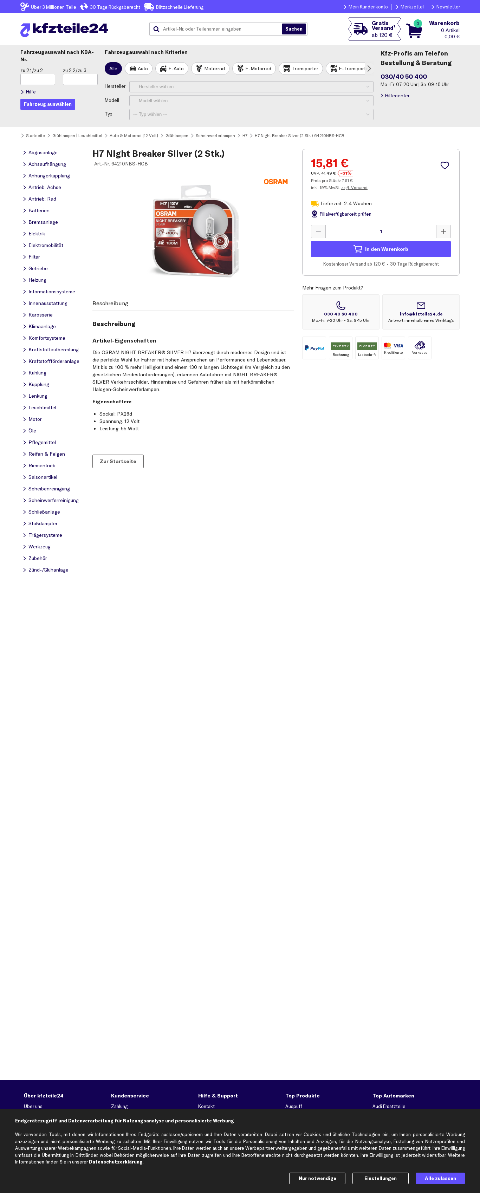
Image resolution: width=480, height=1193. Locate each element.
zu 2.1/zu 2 (31, 70)
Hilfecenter (397, 95)
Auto (143, 68)
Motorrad (214, 68)
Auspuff (293, 1106)
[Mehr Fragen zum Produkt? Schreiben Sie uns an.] (421, 312)
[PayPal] (314, 348)
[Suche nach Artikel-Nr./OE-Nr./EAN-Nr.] (294, 29)
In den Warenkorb (386, 249)
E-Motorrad (258, 68)
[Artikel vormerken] (446, 165)
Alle (113, 68)
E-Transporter (354, 68)
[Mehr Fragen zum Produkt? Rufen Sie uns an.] (341, 312)
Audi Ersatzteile (389, 1106)
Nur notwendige (317, 1178)
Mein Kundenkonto (368, 6)
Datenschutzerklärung (116, 1162)
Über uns (33, 1106)
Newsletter (448, 6)
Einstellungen (380, 1178)
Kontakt (206, 1106)
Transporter (305, 68)
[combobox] (218, 29)
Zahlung (119, 1106)
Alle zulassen (440, 1178)
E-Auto (176, 68)
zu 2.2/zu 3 (74, 70)
